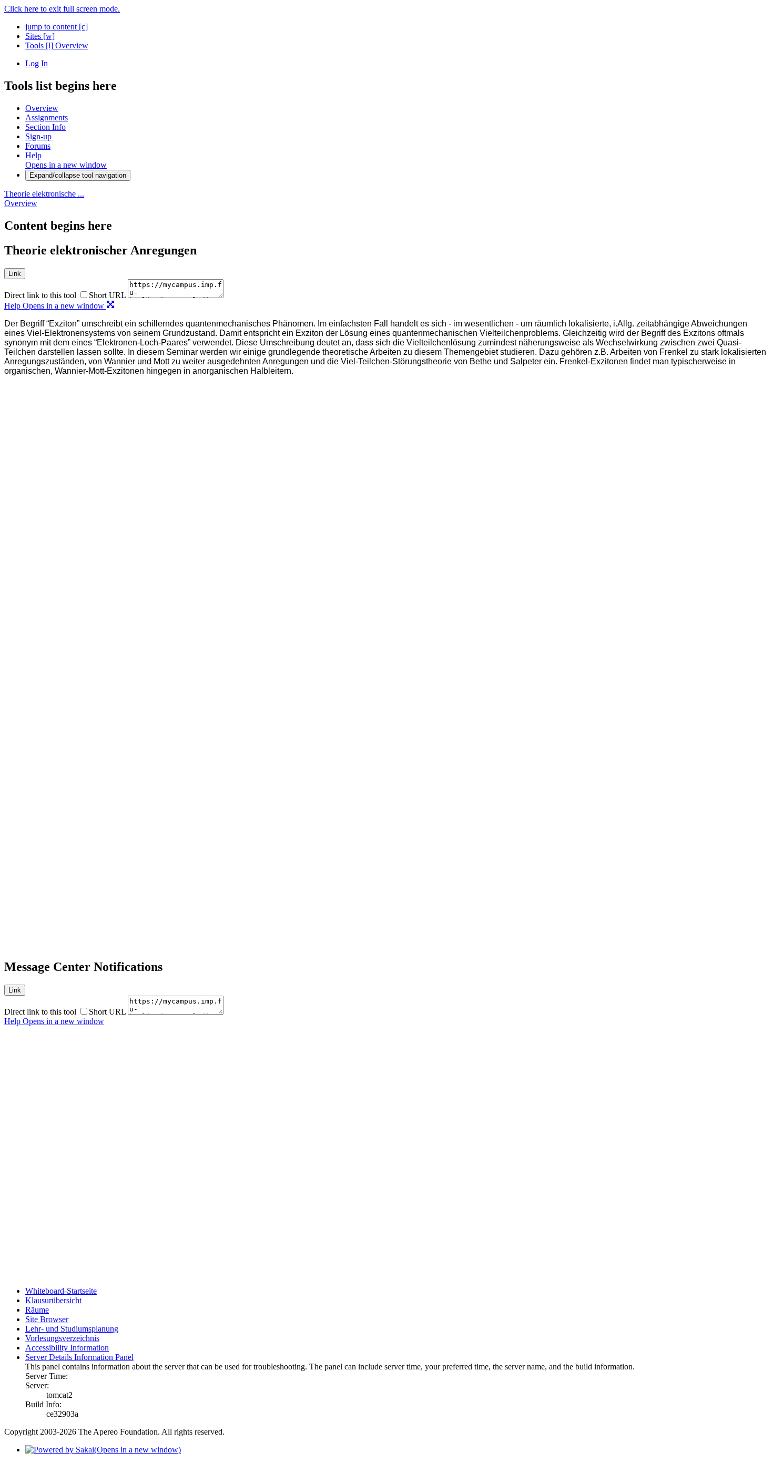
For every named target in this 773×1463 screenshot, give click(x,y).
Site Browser (46, 1319)
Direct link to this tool (40, 295)
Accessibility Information (67, 1347)
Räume (37, 1309)
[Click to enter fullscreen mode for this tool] (110, 305)
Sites (40, 36)
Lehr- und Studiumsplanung (71, 1328)
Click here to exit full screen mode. (62, 8)
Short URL (107, 295)
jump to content (56, 26)
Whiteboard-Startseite (61, 1290)
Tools (39, 45)
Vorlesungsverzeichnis (62, 1338)
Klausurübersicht (53, 1300)
